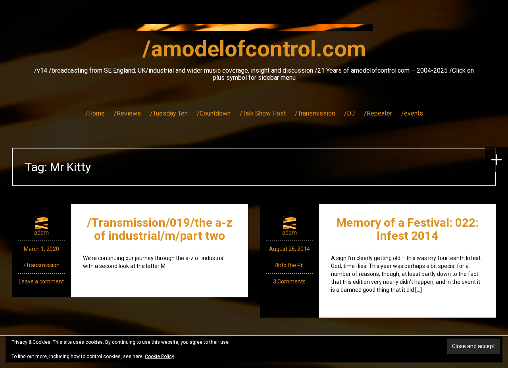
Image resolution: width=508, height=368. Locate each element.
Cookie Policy (159, 356)
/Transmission (315, 113)
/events (412, 113)
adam (41, 232)
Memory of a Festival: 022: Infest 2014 (407, 229)
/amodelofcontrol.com (254, 49)
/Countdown (214, 113)
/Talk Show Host (263, 113)
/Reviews (127, 113)
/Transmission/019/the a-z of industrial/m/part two (159, 229)
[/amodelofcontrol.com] (254, 30)
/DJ (349, 113)
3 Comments (289, 281)
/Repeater (378, 113)
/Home (95, 113)
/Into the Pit (289, 265)
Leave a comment (41, 281)
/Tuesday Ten (169, 113)
